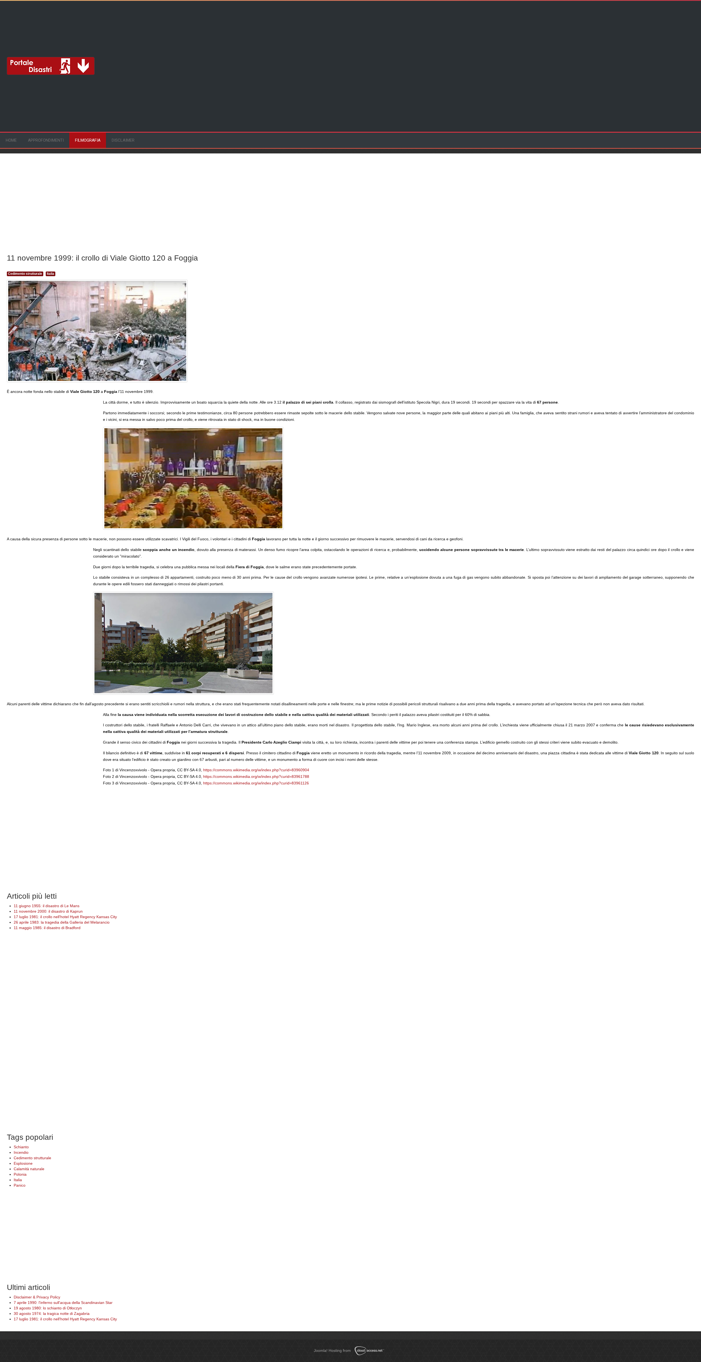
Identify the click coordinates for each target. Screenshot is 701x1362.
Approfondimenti (46, 140)
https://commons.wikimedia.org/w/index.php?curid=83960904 (256, 770)
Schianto (21, 1147)
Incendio (21, 1152)
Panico (19, 1185)
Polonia (20, 1174)
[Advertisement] (50, 23)
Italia (50, 274)
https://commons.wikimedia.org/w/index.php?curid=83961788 (256, 776)
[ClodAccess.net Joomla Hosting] (371, 1350)
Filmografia (87, 140)
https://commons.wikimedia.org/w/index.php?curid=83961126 (256, 783)
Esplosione (23, 1163)
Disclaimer (123, 140)
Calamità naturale (29, 1169)
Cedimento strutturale (25, 274)
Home (11, 140)
